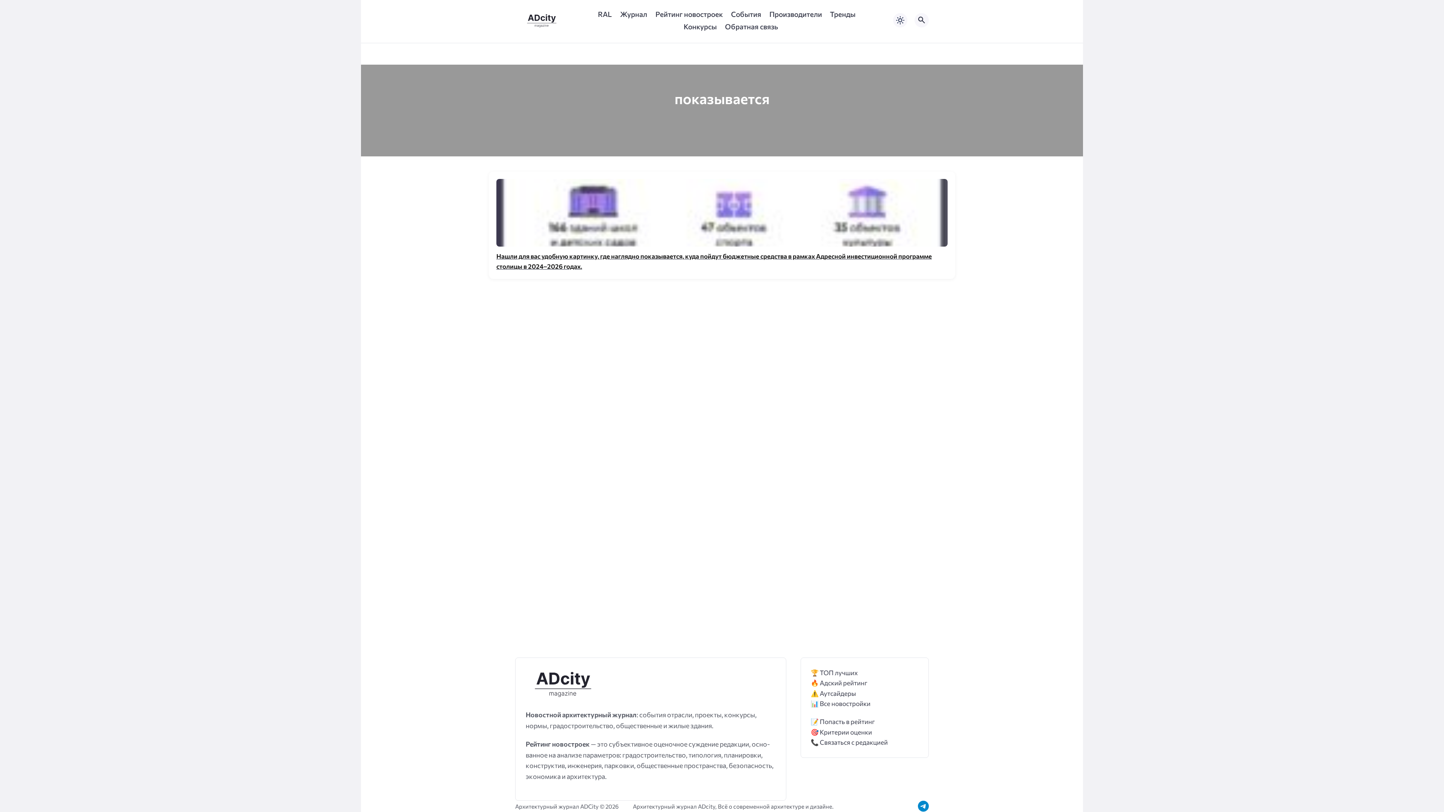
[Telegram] (923, 806)
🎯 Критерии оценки (841, 732)
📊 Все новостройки (841, 703)
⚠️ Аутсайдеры (833, 693)
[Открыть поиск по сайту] (922, 20)
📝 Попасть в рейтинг (843, 722)
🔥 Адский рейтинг (839, 683)
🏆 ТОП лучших (834, 673)
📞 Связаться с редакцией (849, 742)
